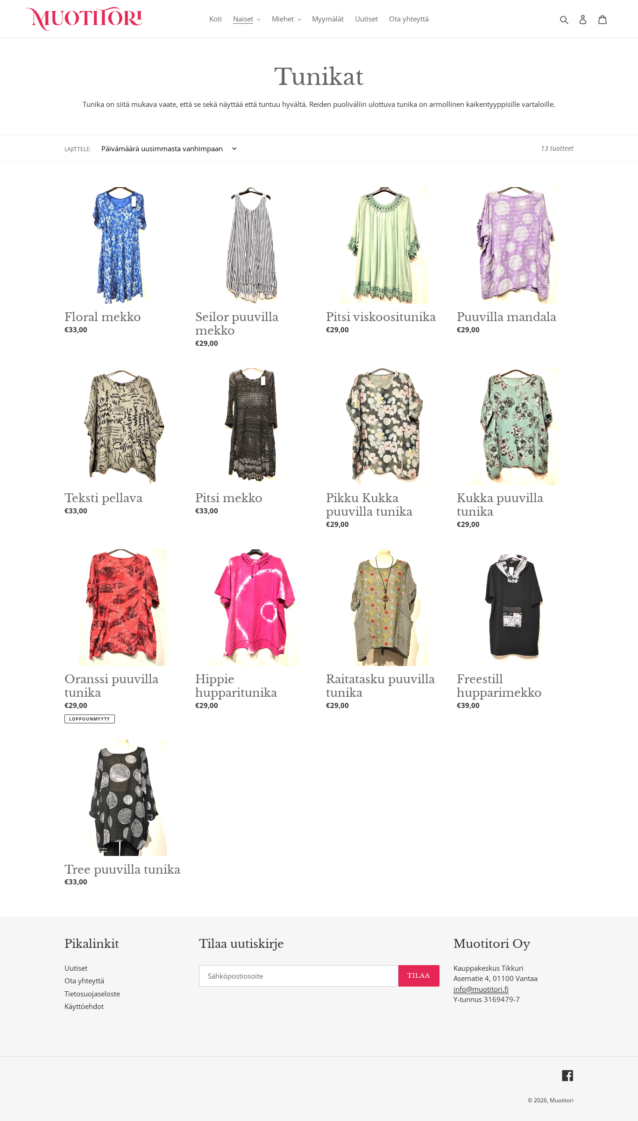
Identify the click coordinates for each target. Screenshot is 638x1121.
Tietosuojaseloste (92, 993)
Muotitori (562, 1100)
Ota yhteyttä (84, 980)
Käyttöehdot (84, 1006)
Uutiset (75, 968)
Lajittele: (77, 149)
